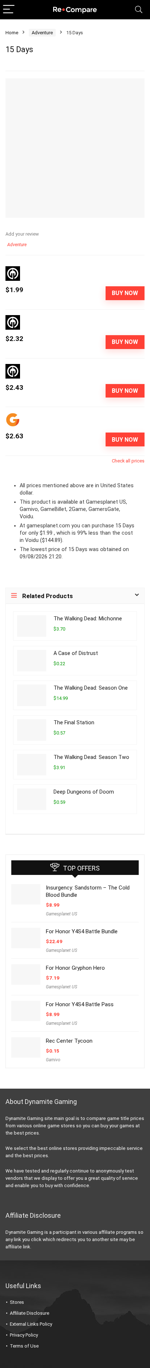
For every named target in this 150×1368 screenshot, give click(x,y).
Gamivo (53, 1059)
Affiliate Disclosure (29, 1313)
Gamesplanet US (61, 913)
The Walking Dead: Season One (91, 688)
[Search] (138, 9)
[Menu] (8, 9)
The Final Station (74, 723)
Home (11, 32)
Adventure (42, 32)
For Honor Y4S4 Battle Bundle (82, 931)
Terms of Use (24, 1346)
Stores (17, 1302)
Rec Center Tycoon (69, 1041)
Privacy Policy (24, 1335)
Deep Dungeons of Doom (84, 792)
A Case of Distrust (76, 653)
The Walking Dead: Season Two (91, 757)
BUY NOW (125, 293)
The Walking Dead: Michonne (88, 619)
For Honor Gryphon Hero (75, 968)
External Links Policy (31, 1324)
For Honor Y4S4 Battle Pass (80, 1004)
